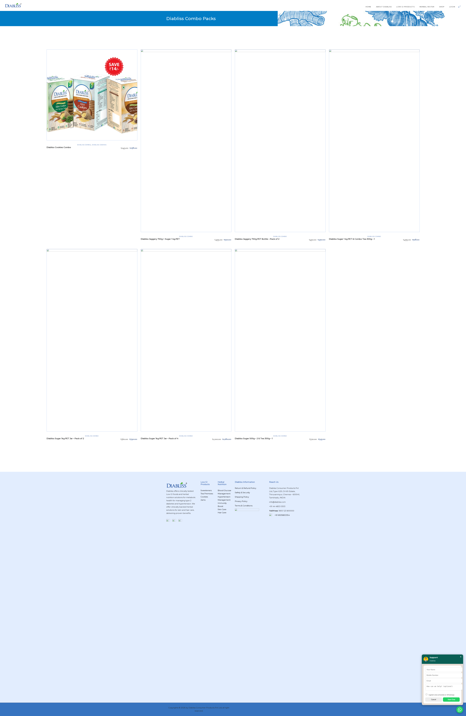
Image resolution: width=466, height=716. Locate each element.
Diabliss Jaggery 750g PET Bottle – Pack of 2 (257, 239)
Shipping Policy (242, 497)
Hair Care (222, 512)
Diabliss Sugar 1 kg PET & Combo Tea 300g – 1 (352, 239)
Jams (203, 500)
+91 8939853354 (282, 515)
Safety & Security (242, 492)
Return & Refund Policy (245, 488)
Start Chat (451, 699)
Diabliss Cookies (99, 145)
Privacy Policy (241, 501)
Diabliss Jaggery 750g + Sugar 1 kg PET (160, 239)
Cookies (204, 497)
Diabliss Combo (84, 145)
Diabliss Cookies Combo (59, 147)
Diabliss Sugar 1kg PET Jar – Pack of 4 (159, 438)
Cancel (433, 699)
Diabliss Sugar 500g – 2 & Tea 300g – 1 (254, 438)
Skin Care (222, 509)
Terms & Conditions (243, 505)
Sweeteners (206, 490)
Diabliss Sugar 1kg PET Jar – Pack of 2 (65, 438)
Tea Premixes (207, 493)
